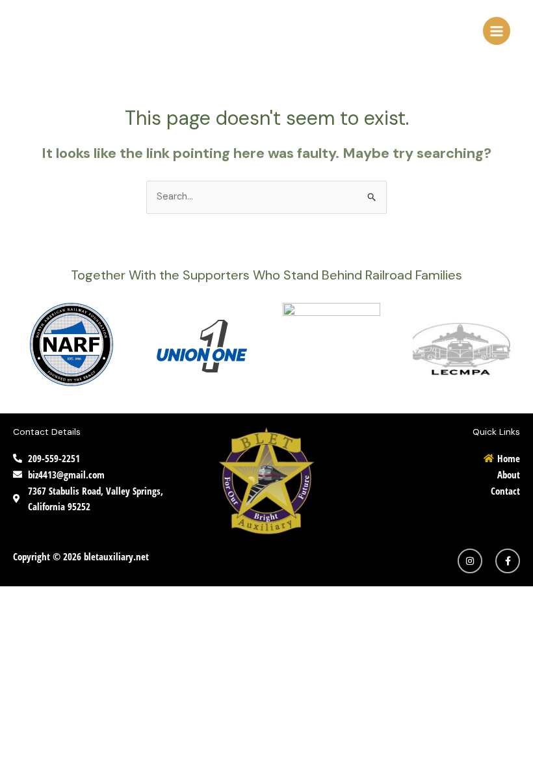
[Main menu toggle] (496, 30)
